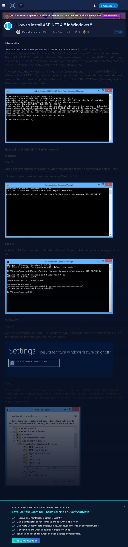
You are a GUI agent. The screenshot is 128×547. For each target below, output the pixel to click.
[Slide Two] (64, 15)
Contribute (109, 5)
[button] (122, 5)
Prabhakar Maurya (31, 32)
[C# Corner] (13, 5)
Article (119, 32)
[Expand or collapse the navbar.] (4, 5)
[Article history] (44, 31)
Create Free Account (26, 540)
